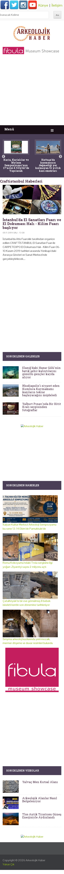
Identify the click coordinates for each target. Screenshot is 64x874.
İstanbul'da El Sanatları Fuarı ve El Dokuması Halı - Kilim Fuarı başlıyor (32, 223)
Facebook (5, 5)
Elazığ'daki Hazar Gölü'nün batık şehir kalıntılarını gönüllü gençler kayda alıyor (41, 372)
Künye (43, 5)
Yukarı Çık (8, 864)
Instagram (23, 5)
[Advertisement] (32, 91)
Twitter (14, 5)
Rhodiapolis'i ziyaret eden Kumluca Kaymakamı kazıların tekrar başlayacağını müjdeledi (41, 390)
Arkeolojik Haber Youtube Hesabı (32, 5)
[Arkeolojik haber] (32, 32)
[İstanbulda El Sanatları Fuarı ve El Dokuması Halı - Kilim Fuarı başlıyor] (32, 199)
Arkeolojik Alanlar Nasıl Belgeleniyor (39, 799)
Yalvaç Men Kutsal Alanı (40, 782)
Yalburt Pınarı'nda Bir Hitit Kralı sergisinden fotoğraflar (41, 407)
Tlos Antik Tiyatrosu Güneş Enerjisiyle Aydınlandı (41, 815)
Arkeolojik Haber (35, 860)
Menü (9, 129)
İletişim (57, 5)
